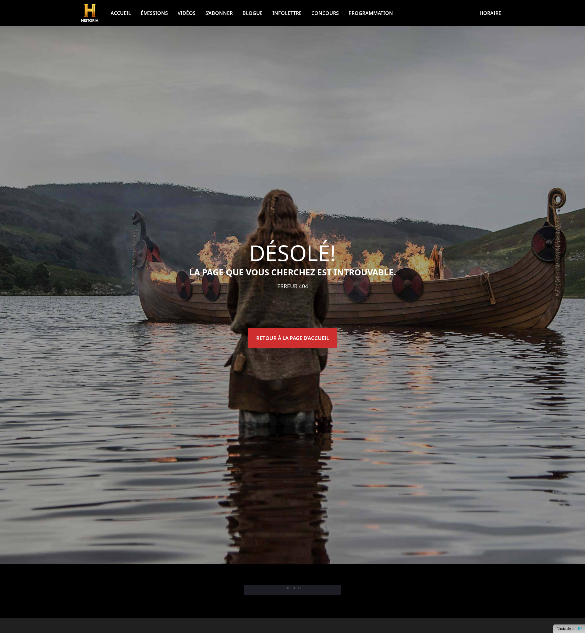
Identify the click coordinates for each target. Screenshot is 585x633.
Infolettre (287, 13)
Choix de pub (567, 629)
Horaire (490, 13)
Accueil (121, 13)
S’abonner (219, 13)
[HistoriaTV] (90, 13)
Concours (325, 13)
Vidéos (187, 13)
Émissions (154, 13)
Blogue (253, 13)
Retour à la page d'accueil (292, 337)
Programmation (371, 13)
